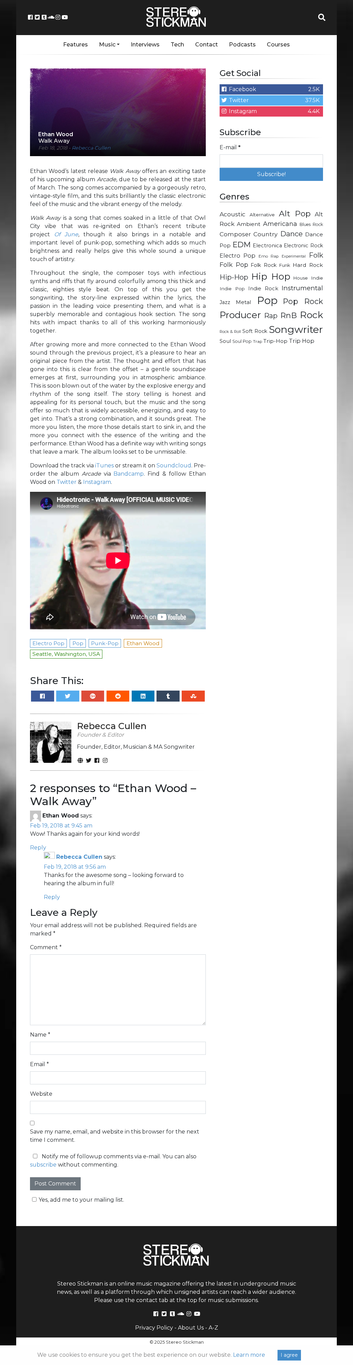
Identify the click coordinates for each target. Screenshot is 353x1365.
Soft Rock (254, 331)
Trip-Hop (275, 341)
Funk (284, 265)
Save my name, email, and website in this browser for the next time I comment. (114, 1135)
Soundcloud (174, 465)
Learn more (249, 1355)
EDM (242, 244)
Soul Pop (242, 341)
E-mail (230, 147)
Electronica (267, 245)
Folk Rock (263, 265)
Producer (240, 315)
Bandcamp (128, 473)
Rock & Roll (230, 331)
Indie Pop (232, 288)
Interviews (145, 44)
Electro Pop (237, 255)
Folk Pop (234, 265)
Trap (257, 341)
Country (265, 234)
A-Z (213, 1327)
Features (75, 44)
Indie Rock (263, 288)
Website (41, 1094)
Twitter (67, 482)
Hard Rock (308, 265)
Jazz (225, 302)
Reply (38, 847)
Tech (177, 44)
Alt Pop (295, 213)
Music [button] (107, 44)
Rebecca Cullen (91, 148)
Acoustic (232, 214)
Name (40, 1034)
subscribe (43, 1164)
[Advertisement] (271, 399)
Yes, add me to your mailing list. (81, 1199)
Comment (46, 947)
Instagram (97, 482)
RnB (288, 315)
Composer (235, 234)
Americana (280, 223)
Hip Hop (270, 276)
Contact (206, 44)
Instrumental (302, 288)
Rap (271, 316)
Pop (267, 300)
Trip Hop (301, 340)
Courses (278, 44)
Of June (66, 234)
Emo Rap (269, 256)
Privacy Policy (154, 1327)
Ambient (249, 224)
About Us (191, 1327)
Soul (225, 341)
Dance (291, 233)
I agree (289, 1355)
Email (39, 1064)
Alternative (262, 214)
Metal (243, 302)
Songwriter (296, 329)
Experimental (294, 256)
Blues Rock (311, 224)
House (300, 278)
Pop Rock (303, 301)
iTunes (104, 465)
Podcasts (242, 44)
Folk (316, 255)
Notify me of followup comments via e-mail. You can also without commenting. (113, 1160)
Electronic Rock (303, 245)
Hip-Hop (234, 277)
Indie (317, 278)
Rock (311, 315)
